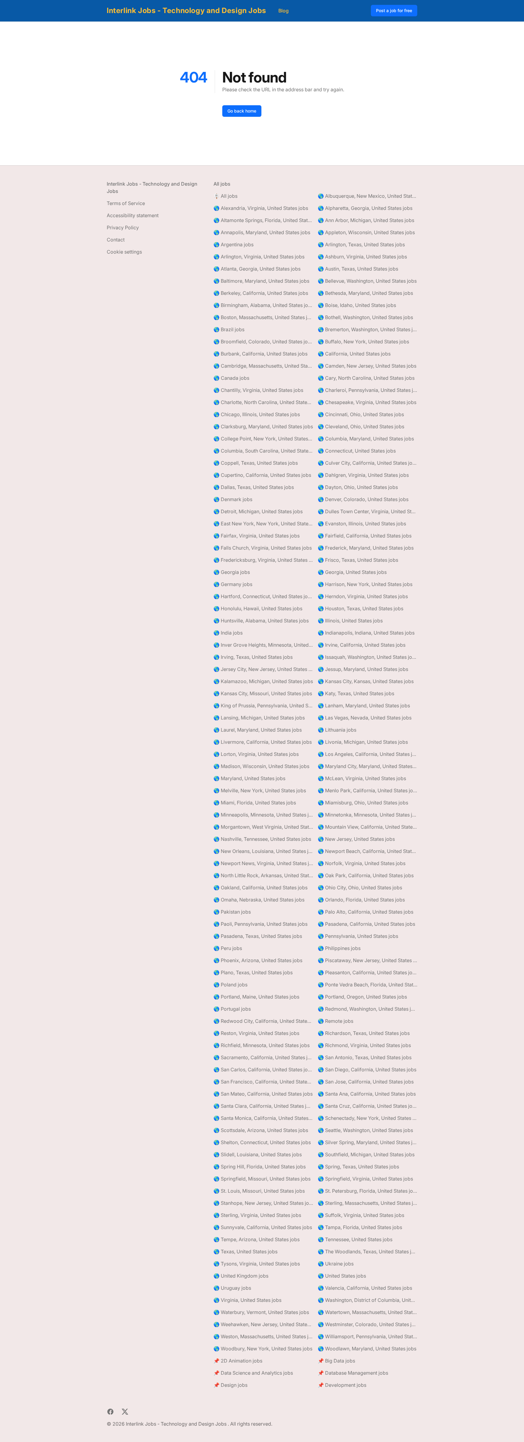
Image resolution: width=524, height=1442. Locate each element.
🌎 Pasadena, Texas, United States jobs (257, 936)
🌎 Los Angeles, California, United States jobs (367, 754)
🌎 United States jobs (342, 1276)
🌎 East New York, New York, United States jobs (263, 524)
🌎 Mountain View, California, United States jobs (367, 827)
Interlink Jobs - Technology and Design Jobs (186, 10)
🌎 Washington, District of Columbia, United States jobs (367, 1300)
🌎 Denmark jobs (232, 499)
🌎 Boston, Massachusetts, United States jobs (263, 317)
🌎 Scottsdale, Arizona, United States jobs (260, 1130)
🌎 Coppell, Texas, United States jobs (255, 463)
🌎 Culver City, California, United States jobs (367, 463)
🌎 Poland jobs (230, 985)
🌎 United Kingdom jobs (240, 1276)
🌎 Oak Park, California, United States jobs (366, 875)
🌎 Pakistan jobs (232, 912)
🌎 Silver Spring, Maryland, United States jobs (367, 1142)
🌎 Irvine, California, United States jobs (361, 645)
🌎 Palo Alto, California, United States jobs (365, 912)
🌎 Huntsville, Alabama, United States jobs (261, 621)
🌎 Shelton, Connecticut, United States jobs (262, 1142)
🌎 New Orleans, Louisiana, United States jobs (263, 851)
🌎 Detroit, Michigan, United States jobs (258, 511)
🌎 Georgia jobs (231, 572)
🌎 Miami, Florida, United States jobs (254, 803)
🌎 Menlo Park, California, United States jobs (367, 790)
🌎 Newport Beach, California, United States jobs (367, 851)
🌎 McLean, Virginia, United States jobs (362, 778)
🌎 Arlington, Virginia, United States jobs (258, 257)
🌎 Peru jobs (227, 948)
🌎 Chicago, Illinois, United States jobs (256, 414)
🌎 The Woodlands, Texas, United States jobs (367, 1251)
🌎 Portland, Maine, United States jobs (256, 997)
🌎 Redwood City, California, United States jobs (263, 1021)
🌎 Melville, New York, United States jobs (259, 790)
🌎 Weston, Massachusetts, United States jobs (263, 1336)
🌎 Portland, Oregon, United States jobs (362, 997)
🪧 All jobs (225, 196)
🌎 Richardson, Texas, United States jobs (364, 1033)
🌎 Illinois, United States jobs (350, 621)
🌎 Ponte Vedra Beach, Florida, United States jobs (367, 985)
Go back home (241, 110)
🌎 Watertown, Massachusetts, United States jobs (367, 1312)
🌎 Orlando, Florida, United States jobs (361, 900)
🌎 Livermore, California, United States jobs (262, 742)
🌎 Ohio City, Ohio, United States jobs (360, 887)
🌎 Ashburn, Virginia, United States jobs (362, 257)
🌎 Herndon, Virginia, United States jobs (363, 596)
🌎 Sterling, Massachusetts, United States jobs (367, 1203)
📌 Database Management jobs (353, 1373)
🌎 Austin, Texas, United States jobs (358, 269)
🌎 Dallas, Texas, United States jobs (253, 487)
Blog (283, 11)
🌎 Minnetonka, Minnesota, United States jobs (367, 815)
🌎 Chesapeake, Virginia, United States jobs (367, 402)
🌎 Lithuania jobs (337, 730)
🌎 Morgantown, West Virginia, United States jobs (263, 827)
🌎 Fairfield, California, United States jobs (364, 536)
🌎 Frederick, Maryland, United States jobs (366, 548)
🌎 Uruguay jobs (232, 1288)
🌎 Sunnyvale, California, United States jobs (262, 1227)
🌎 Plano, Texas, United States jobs (253, 972)
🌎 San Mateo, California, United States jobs (263, 1094)
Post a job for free (394, 10)
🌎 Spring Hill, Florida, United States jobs (259, 1167)
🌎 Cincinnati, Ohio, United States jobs (361, 414)
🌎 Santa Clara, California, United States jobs (263, 1106)
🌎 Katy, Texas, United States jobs (356, 693)
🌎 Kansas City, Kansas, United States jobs (366, 681)
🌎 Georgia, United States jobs (352, 572)
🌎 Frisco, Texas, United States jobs (358, 560)
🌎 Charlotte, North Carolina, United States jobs (263, 402)
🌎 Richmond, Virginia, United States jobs (364, 1045)
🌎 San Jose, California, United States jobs (366, 1082)
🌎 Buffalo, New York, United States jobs (363, 342)
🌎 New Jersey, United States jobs (356, 839)
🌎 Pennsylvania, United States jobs (358, 936)
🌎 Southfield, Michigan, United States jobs (366, 1154)
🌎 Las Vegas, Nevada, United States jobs (364, 718)
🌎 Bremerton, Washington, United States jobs (367, 329)
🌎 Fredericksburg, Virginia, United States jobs (263, 560)
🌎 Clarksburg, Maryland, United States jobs (263, 426)
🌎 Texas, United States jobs (245, 1251)
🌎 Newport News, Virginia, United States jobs (263, 863)
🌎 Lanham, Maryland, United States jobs (364, 705)
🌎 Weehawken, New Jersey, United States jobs (263, 1324)
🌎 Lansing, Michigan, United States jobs (259, 718)
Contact (116, 240)
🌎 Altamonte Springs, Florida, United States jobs (263, 220)
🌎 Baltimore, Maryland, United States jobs (261, 281)
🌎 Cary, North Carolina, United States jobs (366, 378)
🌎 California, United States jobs (354, 354)
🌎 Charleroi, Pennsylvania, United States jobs (367, 390)
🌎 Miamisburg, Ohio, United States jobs (363, 803)
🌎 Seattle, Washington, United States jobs (365, 1130)
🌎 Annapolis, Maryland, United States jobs (261, 232)
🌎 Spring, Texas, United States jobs (358, 1167)
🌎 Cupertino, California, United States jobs (262, 475)
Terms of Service (126, 203)
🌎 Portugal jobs (232, 1009)
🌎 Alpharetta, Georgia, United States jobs (365, 208)
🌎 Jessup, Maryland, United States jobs (363, 669)
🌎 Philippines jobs (339, 948)
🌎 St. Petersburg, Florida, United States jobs (367, 1191)
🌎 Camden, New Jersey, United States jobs (367, 366)
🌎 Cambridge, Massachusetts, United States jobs (263, 366)
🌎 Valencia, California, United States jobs (365, 1288)
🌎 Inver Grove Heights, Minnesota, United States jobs (263, 645)
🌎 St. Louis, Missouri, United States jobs (259, 1191)
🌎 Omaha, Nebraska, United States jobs (258, 900)
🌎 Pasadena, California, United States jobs (366, 924)
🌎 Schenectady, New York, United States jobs (367, 1118)
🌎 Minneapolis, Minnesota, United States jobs (263, 815)
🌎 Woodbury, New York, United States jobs (262, 1349)
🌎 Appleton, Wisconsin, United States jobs (366, 232)
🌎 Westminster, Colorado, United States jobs (367, 1324)
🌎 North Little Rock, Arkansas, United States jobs (263, 875)
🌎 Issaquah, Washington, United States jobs (367, 657)
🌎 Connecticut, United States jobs (357, 451)
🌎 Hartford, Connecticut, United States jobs (263, 596)
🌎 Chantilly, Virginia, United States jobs (258, 390)
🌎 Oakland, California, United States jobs (260, 887)
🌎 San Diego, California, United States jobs (367, 1069)
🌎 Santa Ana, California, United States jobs (367, 1094)
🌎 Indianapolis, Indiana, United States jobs (366, 633)
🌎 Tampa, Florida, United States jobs (360, 1227)
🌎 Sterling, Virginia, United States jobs (257, 1215)
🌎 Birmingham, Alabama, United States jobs (263, 305)
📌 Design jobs (230, 1385)
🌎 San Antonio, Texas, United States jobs (364, 1057)
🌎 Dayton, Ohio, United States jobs (358, 487)
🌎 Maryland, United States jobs (249, 778)
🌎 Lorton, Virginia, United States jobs (256, 754)
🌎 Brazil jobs (228, 329)
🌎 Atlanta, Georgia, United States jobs (257, 269)
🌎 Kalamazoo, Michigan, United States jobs (263, 681)
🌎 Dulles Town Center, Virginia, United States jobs (367, 511)
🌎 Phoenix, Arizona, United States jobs (257, 960)
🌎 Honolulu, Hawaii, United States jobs (257, 608)
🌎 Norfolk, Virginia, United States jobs (361, 863)
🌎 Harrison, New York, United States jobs (365, 584)
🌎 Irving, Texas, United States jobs (253, 657)
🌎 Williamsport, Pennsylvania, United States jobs (367, 1336)
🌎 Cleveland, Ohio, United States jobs (361, 426)
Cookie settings (124, 252)
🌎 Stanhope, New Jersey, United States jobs (263, 1203)
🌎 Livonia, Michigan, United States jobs (363, 742)
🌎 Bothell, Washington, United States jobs (365, 317)
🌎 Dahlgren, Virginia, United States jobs (363, 475)
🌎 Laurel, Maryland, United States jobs (257, 730)
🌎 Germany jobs (232, 584)
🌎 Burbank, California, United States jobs (260, 354)
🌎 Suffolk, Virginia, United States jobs (361, 1215)
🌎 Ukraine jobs (336, 1264)
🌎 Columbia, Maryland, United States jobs (366, 439)
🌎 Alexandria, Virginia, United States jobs (260, 208)
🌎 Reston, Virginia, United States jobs (256, 1033)
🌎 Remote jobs (335, 1021)
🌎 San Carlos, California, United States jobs (263, 1069)
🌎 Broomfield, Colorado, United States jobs (263, 342)
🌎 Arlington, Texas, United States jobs (361, 244)
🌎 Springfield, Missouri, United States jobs (262, 1179)
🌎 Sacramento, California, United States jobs (263, 1057)
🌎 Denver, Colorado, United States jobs (363, 499)
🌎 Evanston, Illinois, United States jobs (362, 524)
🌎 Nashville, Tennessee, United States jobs (262, 839)
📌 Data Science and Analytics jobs (253, 1373)
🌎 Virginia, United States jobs (247, 1300)
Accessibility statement (133, 215)
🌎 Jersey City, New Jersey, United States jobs (263, 669)
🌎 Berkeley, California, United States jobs (260, 293)
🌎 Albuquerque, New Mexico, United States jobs (367, 196)
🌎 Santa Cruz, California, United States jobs (367, 1106)
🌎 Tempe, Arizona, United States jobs (256, 1239)
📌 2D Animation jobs (237, 1361)
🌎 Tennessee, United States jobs (355, 1239)
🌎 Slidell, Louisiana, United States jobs (257, 1154)
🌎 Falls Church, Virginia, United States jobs (262, 548)
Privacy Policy (123, 227)
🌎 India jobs (228, 633)
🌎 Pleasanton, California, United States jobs (367, 972)
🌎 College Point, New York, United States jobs (263, 439)
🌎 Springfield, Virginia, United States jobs (365, 1179)
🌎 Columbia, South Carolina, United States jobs (263, 451)
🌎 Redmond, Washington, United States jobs (367, 1009)
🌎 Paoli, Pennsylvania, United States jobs (260, 924)
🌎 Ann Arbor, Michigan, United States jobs (366, 220)
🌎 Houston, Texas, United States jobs (360, 608)
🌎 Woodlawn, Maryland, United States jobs (367, 1349)
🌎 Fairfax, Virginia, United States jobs (256, 536)
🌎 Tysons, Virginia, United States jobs (256, 1264)
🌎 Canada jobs (231, 378)
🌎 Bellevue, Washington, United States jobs (367, 281)
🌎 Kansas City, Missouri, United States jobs (262, 693)
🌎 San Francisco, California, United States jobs (263, 1082)
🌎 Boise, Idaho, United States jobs (357, 305)
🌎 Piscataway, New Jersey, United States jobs (367, 960)
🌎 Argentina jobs (233, 244)
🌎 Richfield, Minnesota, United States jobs (261, 1045)
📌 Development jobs (342, 1385)
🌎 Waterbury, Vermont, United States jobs (261, 1312)
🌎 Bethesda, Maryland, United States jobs (365, 293)
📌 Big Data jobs (336, 1361)
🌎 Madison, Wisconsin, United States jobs (261, 766)
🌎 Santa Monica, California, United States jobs (263, 1118)
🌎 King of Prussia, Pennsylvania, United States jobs (263, 705)
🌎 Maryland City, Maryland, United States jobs (367, 766)
